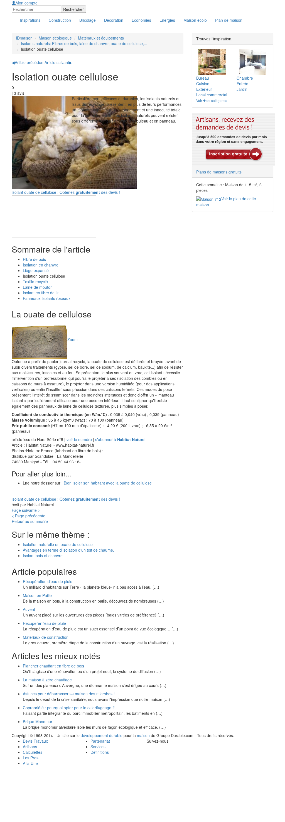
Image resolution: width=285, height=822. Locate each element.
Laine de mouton (38, 287)
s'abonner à (120, 439)
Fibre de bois (34, 259)
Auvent (29, 609)
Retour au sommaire (30, 521)
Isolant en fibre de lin (41, 292)
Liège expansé (36, 270)
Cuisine (202, 83)
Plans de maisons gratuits (219, 172)
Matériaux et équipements (101, 38)
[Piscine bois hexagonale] (212, 62)
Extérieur (204, 89)
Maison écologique (55, 38)
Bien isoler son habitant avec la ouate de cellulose (108, 483)
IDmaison (24, 38)
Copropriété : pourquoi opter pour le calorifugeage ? (69, 707)
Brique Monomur (37, 721)
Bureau (202, 78)
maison (143, 735)
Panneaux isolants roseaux (46, 298)
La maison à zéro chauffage (47, 679)
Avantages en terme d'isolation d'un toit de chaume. (68, 550)
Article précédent (28, 62)
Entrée (242, 83)
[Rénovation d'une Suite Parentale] (252, 62)
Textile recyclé (35, 281)
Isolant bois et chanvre (43, 555)
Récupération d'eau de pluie (47, 581)
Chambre (245, 78)
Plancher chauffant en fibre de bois (53, 666)
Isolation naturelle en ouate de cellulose (58, 544)
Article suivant (58, 62)
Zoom (72, 339)
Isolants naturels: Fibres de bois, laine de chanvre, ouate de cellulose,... (84, 43)
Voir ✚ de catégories (211, 100)
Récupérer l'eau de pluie (44, 623)
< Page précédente (28, 515)
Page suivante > (26, 510)
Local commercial (211, 94)
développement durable (101, 735)
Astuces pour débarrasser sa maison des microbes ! (69, 693)
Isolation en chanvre (40, 265)
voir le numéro (79, 439)
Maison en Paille (37, 595)
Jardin (242, 89)
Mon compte (27, 3)
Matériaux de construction (45, 637)
